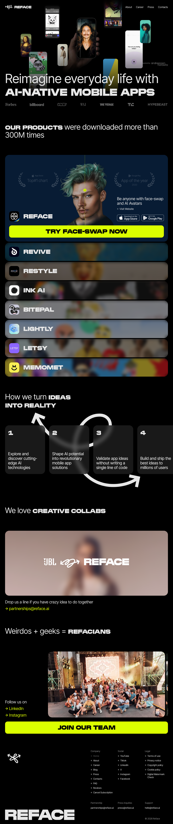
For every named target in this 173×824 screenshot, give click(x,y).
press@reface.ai (126, 807)
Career (140, 7)
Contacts (163, 7)
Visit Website (127, 209)
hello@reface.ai (152, 807)
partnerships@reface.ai (102, 807)
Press (151, 7)
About (128, 7)
